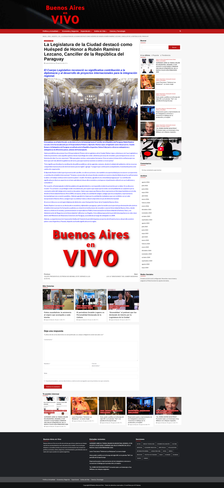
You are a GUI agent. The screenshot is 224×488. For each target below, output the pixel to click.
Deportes (139, 447)
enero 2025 (145, 247)
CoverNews (128, 485)
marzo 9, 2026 (125, 319)
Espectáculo (85, 31)
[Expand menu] (59, 31)
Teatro (139, 458)
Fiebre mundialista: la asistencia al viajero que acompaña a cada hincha (57, 314)
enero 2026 (145, 206)
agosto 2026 (145, 182)
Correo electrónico (96, 365)
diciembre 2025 (146, 209)
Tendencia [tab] (165, 55)
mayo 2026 (145, 192)
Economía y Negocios (70, 31)
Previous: (67, 276)
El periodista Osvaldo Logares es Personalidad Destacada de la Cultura (90, 314)
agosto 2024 (145, 264)
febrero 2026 (146, 202)
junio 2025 (145, 230)
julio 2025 (145, 226)
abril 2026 (145, 196)
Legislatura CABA (49, 40)
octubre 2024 (146, 257)
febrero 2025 (146, 243)
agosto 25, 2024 (61, 63)
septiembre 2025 (147, 220)
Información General (49, 305)
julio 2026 (145, 185)
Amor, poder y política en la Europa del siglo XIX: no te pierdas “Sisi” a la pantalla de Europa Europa (168, 98)
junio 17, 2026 (59, 319)
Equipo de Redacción (50, 63)
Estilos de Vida (99, 31)
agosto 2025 (145, 223)
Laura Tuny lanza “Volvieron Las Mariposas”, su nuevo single (108, 451)
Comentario (48, 339)
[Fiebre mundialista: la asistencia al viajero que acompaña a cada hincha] (58, 299)
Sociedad (90, 307)
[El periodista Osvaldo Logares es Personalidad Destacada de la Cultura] (90, 299)
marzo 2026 (145, 199)
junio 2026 (145, 189)
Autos (138, 443)
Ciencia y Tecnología (117, 31)
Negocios (139, 454)
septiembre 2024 (147, 261)
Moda (174, 59)
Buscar (143, 41)
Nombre (47, 363)
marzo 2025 (145, 240)
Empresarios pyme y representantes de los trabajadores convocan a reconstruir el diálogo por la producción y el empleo (110, 462)
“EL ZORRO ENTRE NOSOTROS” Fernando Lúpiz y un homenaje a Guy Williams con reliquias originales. (167, 130)
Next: (122, 275)
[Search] (180, 31)
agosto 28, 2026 (59, 426)
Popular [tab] (155, 55)
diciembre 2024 (146, 250)
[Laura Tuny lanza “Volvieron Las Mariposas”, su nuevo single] (147, 81)
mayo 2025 (145, 233)
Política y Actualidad (50, 31)
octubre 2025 (146, 216)
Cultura (78, 305)
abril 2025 (145, 237)
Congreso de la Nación (163, 443)
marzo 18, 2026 (92, 319)
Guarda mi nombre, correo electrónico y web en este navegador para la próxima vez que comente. (77, 381)
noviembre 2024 (147, 254)
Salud (161, 454)
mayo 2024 (145, 267)
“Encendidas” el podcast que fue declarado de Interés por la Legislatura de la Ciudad (122, 314)
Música (171, 451)
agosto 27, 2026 (171, 422)
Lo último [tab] (146, 55)
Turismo (57, 307)
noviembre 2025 (147, 213)
